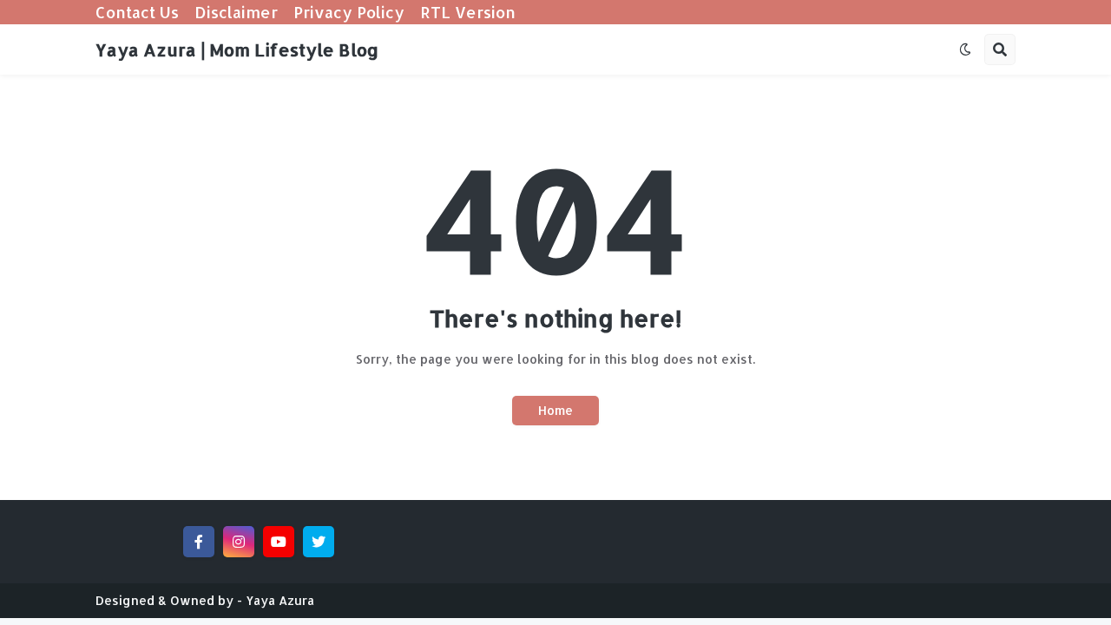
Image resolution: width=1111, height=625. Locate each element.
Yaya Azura (280, 600)
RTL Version (468, 12)
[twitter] (318, 541)
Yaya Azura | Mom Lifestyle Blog (236, 49)
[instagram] (238, 541)
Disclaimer (236, 12)
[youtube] (278, 541)
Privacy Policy (348, 12)
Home (555, 410)
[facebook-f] (198, 541)
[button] (965, 49)
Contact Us (137, 12)
